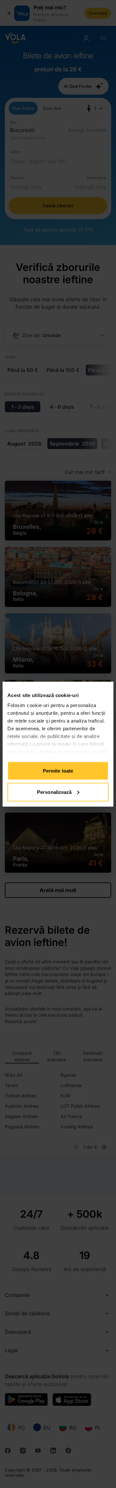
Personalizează (54, 792)
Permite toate (58, 771)
